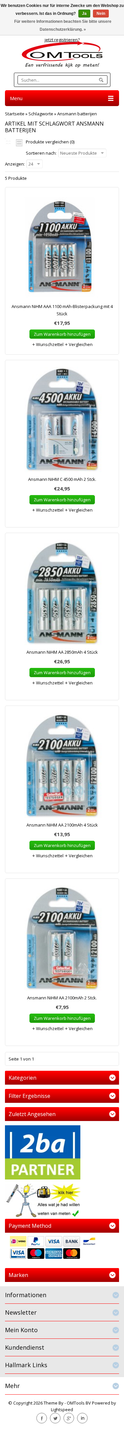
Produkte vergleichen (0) (50, 142)
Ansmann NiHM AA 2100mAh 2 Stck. (62, 998)
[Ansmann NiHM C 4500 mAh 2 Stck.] (62, 421)
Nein (101, 13)
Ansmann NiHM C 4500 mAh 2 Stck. (62, 479)
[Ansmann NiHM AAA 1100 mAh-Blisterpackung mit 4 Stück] (62, 248)
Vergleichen (80, 344)
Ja (84, 13)
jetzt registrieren (61, 40)
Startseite (14, 114)
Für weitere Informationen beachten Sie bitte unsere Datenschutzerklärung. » (62, 25)
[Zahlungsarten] (62, 1248)
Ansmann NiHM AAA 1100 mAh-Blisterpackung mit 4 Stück (62, 310)
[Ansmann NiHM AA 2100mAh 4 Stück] (62, 767)
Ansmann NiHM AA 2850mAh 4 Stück (62, 652)
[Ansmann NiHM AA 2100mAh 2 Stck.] (62, 939)
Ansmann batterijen (77, 114)
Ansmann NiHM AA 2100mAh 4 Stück (62, 825)
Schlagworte (40, 114)
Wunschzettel (49, 344)
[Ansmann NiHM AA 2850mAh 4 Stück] (62, 594)
